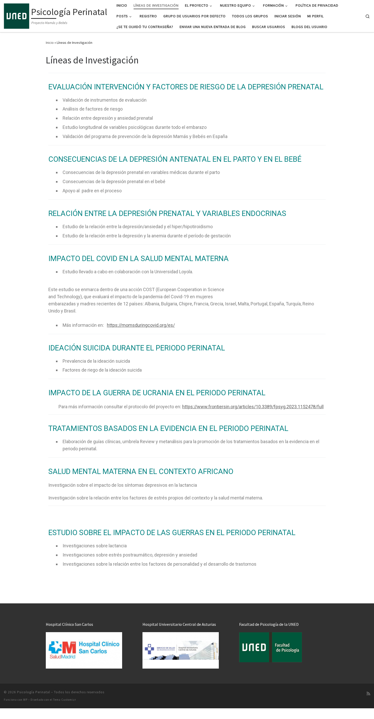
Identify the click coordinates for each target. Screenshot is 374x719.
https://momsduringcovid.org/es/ (141, 325)
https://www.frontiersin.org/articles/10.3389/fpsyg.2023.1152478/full (253, 406)
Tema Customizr (64, 699)
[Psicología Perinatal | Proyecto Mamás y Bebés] (16, 15)
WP (25, 699)
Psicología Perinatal (33, 692)
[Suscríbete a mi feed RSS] (368, 693)
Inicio (50, 42)
